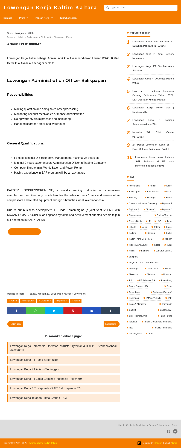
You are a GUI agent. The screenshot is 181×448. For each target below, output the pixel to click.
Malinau (151, 274)
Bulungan (151, 197)
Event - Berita (135, 221)
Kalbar (156, 227)
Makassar (133, 274)
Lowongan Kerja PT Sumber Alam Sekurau (153, 68)
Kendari (168, 239)
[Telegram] (175, 432)
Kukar (169, 245)
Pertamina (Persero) (162, 292)
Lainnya (145, 251)
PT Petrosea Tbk (147, 280)
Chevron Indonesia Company (143, 203)
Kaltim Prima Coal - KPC (141, 239)
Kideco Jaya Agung (138, 245)
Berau (169, 191)
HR (149, 221)
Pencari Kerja (42, 18)
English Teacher (164, 215)
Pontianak (134, 298)
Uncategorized (136, 333)
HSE (158, 221)
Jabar (169, 221)
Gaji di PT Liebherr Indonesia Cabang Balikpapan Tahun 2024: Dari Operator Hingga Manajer (153, 95)
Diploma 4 (62, 300)
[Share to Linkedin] (91, 310)
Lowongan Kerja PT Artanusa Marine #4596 (153, 80)
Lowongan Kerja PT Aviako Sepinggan (34, 369)
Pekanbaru (134, 292)
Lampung (133, 257)
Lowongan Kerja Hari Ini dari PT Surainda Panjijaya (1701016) (153, 43)
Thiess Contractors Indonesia (158, 322)
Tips (131, 328)
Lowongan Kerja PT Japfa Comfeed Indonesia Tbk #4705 (46, 378)
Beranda (8, 18)
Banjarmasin (153, 191)
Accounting (134, 186)
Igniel (174, 443)
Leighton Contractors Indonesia (144, 262)
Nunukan (167, 274)
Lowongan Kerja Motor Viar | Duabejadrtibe (153, 109)
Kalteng (151, 233)
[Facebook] (168, 432)
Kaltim (77, 300)
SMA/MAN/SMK (153, 298)
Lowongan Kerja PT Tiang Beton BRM (34, 359)
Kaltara (132, 233)
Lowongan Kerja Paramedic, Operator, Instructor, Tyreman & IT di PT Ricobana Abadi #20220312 (63, 348)
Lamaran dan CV (163, 251)
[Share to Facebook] (16, 310)
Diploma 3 (46, 300)
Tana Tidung (166, 316)
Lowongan (134, 268)
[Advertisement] (63, 262)
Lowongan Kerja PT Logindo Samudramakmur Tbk (153, 122)
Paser (169, 286)
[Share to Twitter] (54, 310)
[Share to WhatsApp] (35, 310)
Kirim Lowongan (68, 18)
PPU (131, 280)
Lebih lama (110, 324)
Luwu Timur (152, 268)
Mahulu (168, 268)
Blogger (158, 443)
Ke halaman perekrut (24, 231)
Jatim (144, 227)
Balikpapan (28, 300)
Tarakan (133, 322)
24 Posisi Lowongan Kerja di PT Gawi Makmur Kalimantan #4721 (153, 146)
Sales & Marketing (138, 304)
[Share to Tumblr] (110, 310)
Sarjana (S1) (165, 310)
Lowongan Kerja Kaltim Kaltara (50, 7)
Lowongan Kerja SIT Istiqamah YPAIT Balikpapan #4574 (45, 388)
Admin (14, 300)
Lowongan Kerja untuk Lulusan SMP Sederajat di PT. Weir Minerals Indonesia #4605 (154, 161)
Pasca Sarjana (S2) (138, 286)
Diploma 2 (134, 209)
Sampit (132, 310)
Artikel (169, 186)
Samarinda (166, 304)
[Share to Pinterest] (72, 310)
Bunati (168, 197)
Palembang (166, 280)
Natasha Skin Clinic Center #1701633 (153, 134)
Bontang (133, 197)
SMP (169, 298)
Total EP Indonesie (163, 328)
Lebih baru (16, 324)
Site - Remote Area (138, 316)
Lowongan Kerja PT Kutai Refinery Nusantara (153, 56)
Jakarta (132, 227)
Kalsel (169, 227)
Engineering (135, 215)
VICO (150, 333)
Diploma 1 (167, 203)
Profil (22, 18)
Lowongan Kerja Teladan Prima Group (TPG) (38, 397)
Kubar (157, 245)
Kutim (132, 251)
